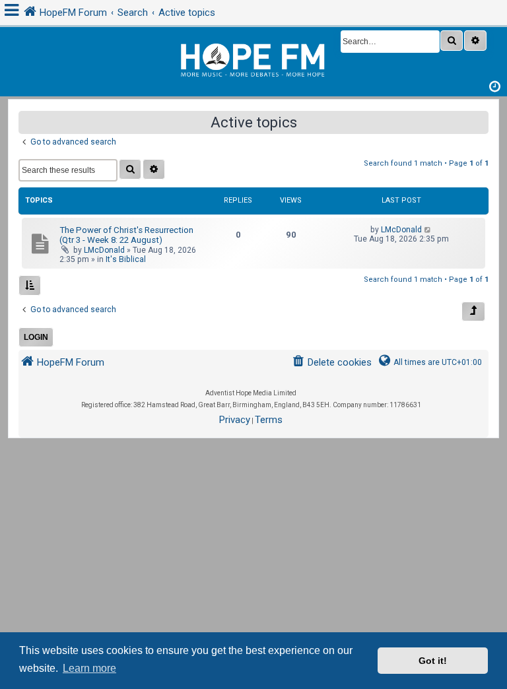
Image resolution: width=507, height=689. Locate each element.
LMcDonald (104, 250)
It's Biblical (126, 259)
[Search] (451, 40)
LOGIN (36, 337)
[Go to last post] (428, 229)
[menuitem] (331, 363)
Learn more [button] (89, 668)
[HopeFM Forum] (253, 58)
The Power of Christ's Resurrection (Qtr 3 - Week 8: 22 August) (126, 235)
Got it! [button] (433, 660)
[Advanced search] (475, 40)
